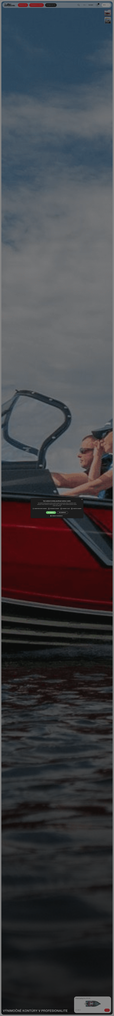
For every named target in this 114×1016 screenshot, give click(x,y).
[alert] (57, 508)
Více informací (58, 505)
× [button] (81, 499)
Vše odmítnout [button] (62, 512)
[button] (57, 515)
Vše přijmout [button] (51, 512)
